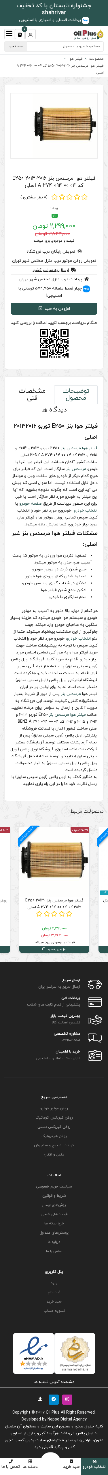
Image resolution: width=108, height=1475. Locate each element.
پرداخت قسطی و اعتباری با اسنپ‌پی (50, 20)
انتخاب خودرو (95, 1467)
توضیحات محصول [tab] (75, 395)
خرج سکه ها (54, 1223)
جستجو (16, 46)
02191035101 (70, 1040)
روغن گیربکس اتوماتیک (54, 1117)
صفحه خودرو (30, 503)
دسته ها (30, 1467)
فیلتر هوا (90, 448)
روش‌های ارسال (54, 1205)
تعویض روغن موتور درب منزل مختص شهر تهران (54, 261)
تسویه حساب (54, 1311)
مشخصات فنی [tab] (32, 395)
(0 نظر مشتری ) (34, 197)
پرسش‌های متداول (54, 1232)
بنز (54, 215)
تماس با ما (10, 1467)
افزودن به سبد (56, 308)
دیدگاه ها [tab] (54, 409)
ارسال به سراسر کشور (50, 270)
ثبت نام (54, 1292)
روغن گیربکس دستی (54, 1127)
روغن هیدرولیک (54, 1136)
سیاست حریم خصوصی (54, 1186)
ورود (54, 1283)
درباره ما (54, 1242)
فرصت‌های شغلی (54, 1214)
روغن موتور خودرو (54, 1108)
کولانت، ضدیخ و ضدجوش (54, 1145)
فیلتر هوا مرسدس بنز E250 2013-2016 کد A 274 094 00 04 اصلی (54, 182)
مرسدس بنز (71, 448)
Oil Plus (53, 1412)
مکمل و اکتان (54, 1154)
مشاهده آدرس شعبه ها (54, 1382)
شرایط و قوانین (54, 1195)
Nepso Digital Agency (67, 1419)
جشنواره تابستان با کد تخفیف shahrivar (54, 9)
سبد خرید (71, 1467)
